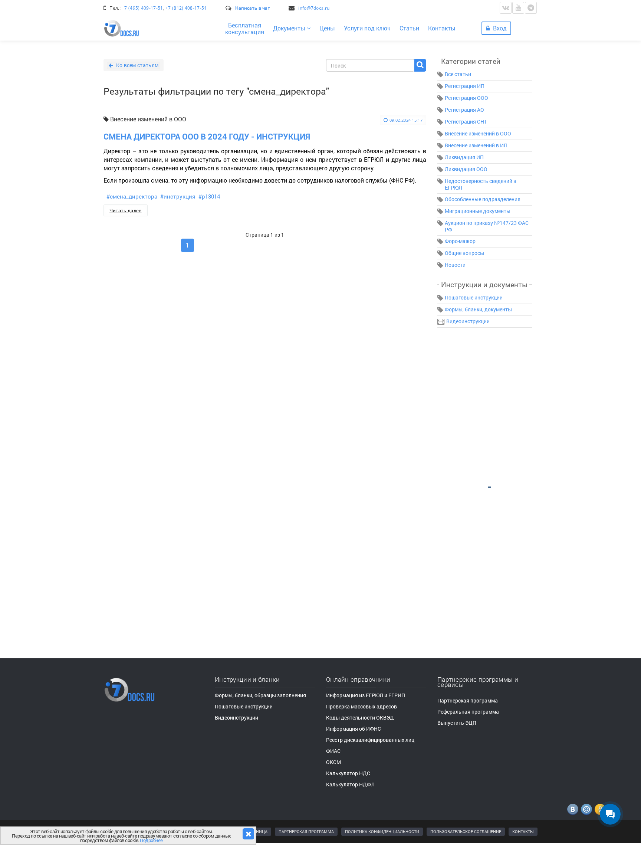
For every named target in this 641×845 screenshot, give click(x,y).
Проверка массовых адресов (361, 706)
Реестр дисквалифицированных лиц (370, 739)
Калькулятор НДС (348, 773)
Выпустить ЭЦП (456, 722)
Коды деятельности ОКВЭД (360, 717)
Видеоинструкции (468, 321)
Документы (290, 28)
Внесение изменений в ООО (478, 133)
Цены (327, 28)
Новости (455, 264)
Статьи (409, 28)
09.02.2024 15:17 (406, 120)
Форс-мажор (460, 241)
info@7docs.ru (313, 8)
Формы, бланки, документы (478, 309)
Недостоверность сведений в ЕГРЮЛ (480, 184)
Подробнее (151, 840)
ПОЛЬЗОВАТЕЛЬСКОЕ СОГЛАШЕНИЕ (465, 831)
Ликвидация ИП (464, 157)
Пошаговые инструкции (474, 297)
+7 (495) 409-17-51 (142, 8)
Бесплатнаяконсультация (244, 28)
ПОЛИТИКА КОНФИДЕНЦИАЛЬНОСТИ (382, 831)
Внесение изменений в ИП (476, 145)
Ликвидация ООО (466, 169)
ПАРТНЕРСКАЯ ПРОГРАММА (306, 831)
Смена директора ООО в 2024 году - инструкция (206, 136)
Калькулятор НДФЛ (350, 784)
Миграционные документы (477, 210)
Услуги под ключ (367, 28)
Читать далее (125, 210)
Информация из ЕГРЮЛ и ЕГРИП (365, 695)
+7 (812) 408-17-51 (186, 8)
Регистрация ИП (464, 85)
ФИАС (333, 750)
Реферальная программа (468, 711)
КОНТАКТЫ (523, 831)
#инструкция (177, 196)
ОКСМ (333, 762)
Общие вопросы (464, 252)
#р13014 (209, 196)
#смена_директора (131, 196)
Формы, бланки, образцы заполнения (260, 695)
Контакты (442, 28)
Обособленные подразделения (482, 199)
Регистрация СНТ (466, 121)
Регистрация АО (464, 109)
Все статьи (458, 74)
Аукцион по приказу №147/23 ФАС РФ (487, 226)
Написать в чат (252, 8)
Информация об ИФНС (353, 728)
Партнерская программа (467, 700)
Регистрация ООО (466, 97)
